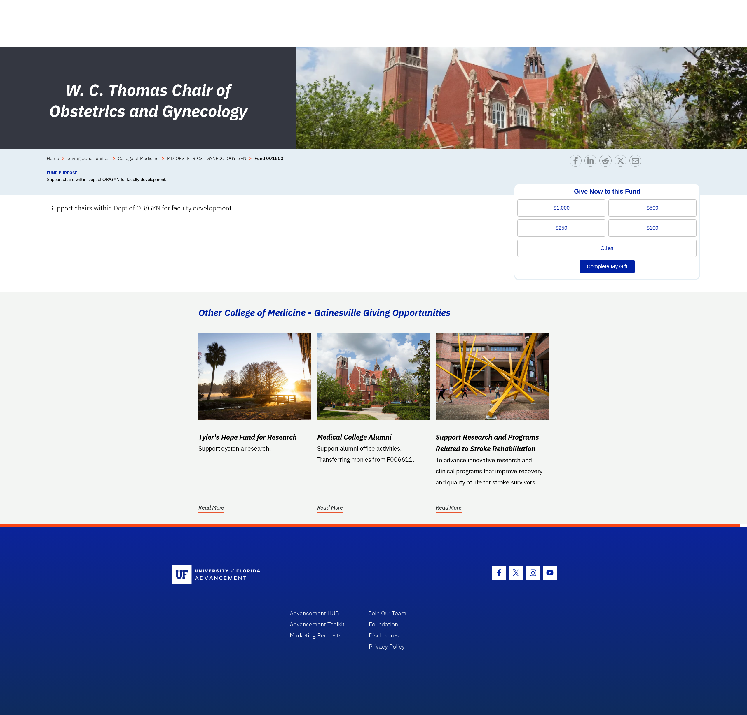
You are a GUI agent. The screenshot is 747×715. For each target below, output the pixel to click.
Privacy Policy (387, 646)
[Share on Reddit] (606, 162)
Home (53, 158)
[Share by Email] (636, 162)
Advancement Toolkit (317, 624)
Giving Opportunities (88, 158)
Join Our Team (387, 613)
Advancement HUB (314, 613)
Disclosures (384, 635)
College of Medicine (138, 158)
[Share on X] (622, 162)
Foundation (383, 624)
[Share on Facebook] (577, 162)
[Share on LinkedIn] (591, 162)
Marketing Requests (316, 635)
